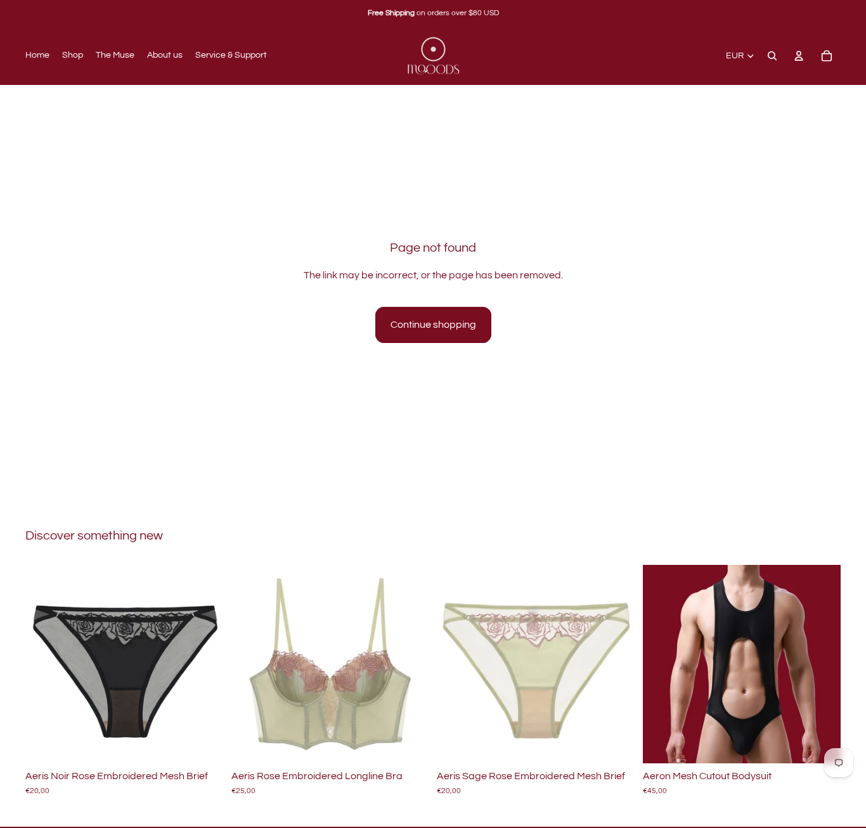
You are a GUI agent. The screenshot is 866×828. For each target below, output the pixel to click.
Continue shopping (433, 325)
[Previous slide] (44, 664)
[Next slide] (205, 664)
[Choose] (204, 743)
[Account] (799, 56)
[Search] (772, 56)
